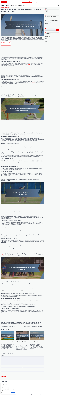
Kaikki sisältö (20, 5)
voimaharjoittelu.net (30, 2)
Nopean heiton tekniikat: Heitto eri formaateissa (50, 16)
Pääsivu (2, 5)
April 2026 (46, 40)
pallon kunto (29, 64)
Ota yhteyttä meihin (13, 5)
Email (24, 366)
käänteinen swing (24, 177)
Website (2, 370)
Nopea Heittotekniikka (47, 36)
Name (2, 366)
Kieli (23, 5)
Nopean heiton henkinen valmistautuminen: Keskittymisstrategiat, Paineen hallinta (50, 18)
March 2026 (46, 41)
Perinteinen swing (32, 82)
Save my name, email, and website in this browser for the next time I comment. (13, 374)
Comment (2, 355)
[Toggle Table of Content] (9, 44)
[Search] (58, 5)
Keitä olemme (7, 5)
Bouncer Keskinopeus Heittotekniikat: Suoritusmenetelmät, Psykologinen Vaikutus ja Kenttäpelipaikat (52, 25)
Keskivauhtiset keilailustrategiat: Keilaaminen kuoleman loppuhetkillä (22, 343)
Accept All (13, 392)
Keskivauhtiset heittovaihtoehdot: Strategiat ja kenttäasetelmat (36, 342)
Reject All (8, 392)
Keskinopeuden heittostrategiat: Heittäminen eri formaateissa (7, 342)
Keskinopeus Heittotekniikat (5, 7)
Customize (3, 392)
